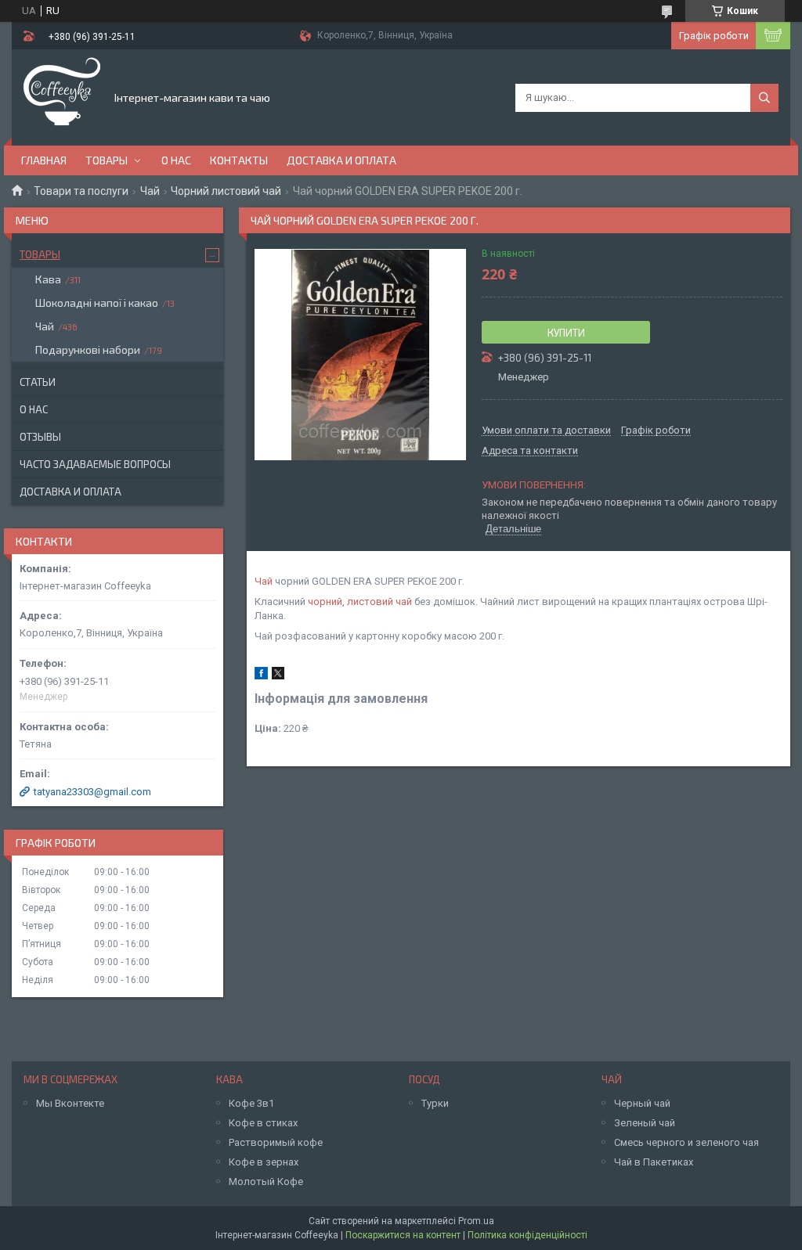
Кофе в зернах (263, 1162)
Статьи (38, 382)
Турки (435, 1103)
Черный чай (642, 1103)
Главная (44, 160)
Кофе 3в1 (251, 1103)
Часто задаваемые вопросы (95, 464)
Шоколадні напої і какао (96, 302)
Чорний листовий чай (226, 191)
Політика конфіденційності (527, 1235)
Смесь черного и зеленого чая (686, 1142)
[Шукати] (764, 98)
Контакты (239, 160)
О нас (176, 160)
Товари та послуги (81, 191)
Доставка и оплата (341, 160)
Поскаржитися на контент (403, 1235)
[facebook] (261, 676)
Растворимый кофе (276, 1142)
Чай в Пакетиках (653, 1162)
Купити (566, 332)
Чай (150, 191)
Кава (48, 279)
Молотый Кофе (266, 1181)
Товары (106, 160)
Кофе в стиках (263, 1123)
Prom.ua (476, 1221)
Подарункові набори (87, 349)
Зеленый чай (644, 1123)
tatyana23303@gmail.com (92, 792)
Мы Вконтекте (70, 1103)
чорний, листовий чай (360, 601)
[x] (278, 676)
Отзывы (40, 436)
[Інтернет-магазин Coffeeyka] (61, 96)
